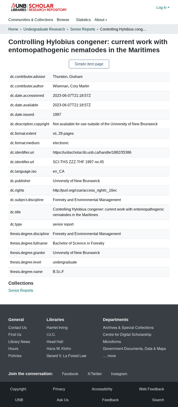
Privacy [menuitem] (59, 389)
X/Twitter (95, 373)
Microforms (112, 341)
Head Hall (55, 341)
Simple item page (89, 64)
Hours (13, 348)
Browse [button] (63, 20)
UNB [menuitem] (19, 399)
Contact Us (17, 327)
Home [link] (13, 29)
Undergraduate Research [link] (44, 29)
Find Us (14, 334)
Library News (19, 341)
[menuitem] (64, 19)
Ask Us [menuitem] (63, 399)
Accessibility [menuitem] (102, 389)
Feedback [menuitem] (110, 399)
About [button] (100, 20)
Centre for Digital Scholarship (127, 334)
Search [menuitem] (158, 399)
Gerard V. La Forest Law (66, 355)
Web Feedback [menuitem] (151, 389)
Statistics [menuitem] (83, 20)
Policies (15, 355)
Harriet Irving (57, 327)
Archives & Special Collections (128, 327)
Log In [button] (162, 7)
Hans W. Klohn (59, 348)
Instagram (119, 373)
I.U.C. (51, 334)
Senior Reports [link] (82, 29)
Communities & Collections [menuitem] (30, 20)
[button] (38, 7)
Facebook (70, 373)
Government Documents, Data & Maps (134, 348)
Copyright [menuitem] (18, 389)
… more (109, 355)
